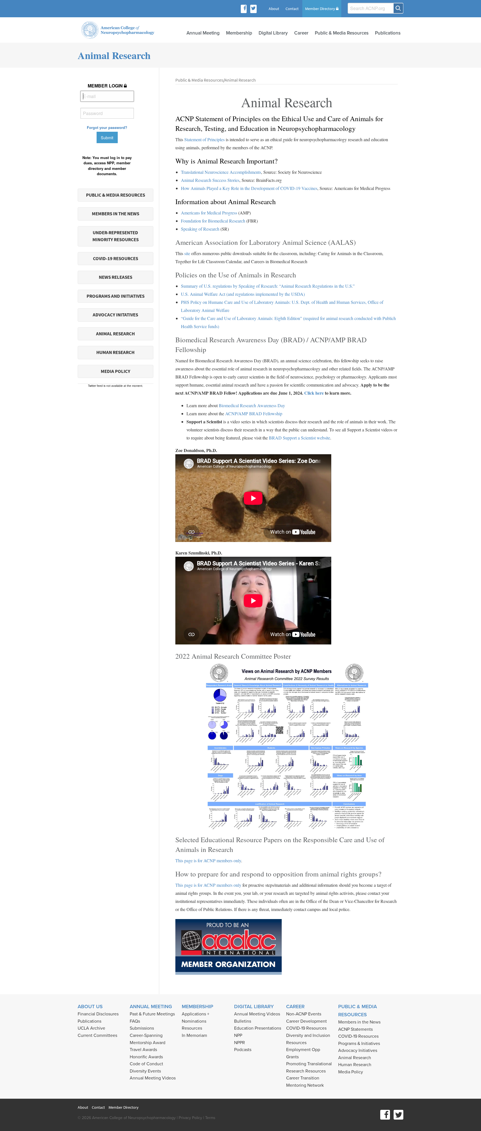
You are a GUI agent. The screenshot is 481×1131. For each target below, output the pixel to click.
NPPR (239, 1042)
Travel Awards (143, 1049)
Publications (388, 33)
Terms (210, 1117)
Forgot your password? (107, 127)
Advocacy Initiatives (357, 1050)
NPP (238, 1035)
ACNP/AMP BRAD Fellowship (253, 413)
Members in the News (115, 214)
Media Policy (115, 371)
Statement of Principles (204, 139)
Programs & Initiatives (359, 1043)
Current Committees (97, 1035)
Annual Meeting (203, 33)
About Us (90, 1006)
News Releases (115, 277)
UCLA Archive (91, 1028)
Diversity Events (145, 1071)
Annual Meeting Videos (153, 1078)
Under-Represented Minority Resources (115, 236)
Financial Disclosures (98, 1014)
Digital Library (273, 33)
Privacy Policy (190, 1117)
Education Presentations (257, 1028)
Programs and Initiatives (115, 296)
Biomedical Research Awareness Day (252, 405)
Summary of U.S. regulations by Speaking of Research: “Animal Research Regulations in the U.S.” (268, 286)
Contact (292, 8)
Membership (239, 33)
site (187, 253)
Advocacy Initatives (115, 315)
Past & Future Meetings (152, 1014)
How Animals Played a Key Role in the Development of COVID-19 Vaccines (249, 188)
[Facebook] (244, 9)
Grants (292, 1057)
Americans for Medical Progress (209, 213)
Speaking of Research (200, 229)
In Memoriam (194, 1035)
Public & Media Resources (342, 33)
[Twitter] (253, 9)
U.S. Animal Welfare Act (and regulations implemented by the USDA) (243, 294)
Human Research (115, 352)
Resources (192, 1028)
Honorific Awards (146, 1057)
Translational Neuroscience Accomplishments (221, 172)
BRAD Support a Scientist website (299, 438)
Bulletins (242, 1021)
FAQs (135, 1021)
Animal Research (115, 334)
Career (301, 33)
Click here (314, 393)
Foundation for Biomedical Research (213, 221)
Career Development (306, 1021)
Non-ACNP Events (303, 1014)
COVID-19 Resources (115, 258)
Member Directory (320, 8)
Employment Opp (303, 1049)
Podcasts (242, 1049)
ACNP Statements (355, 1029)
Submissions (142, 1028)
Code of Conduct (146, 1064)
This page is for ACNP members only (208, 860)
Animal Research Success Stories (210, 180)
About (274, 8)
